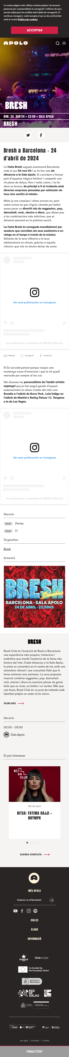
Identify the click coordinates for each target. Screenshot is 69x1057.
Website (11, 355)
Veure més (10, 703)
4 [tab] (38, 843)
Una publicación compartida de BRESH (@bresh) (34, 343)
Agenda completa (31, 854)
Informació (34, 939)
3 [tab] (35, 843)
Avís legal (24, 1041)
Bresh (7, 549)
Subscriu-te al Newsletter (29, 900)
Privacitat (35, 1041)
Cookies (46, 1041)
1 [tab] (27, 843)
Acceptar (34, 30)
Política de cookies (28, 19)
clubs (34, 929)
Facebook (48, 355)
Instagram (29, 355)
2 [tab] (31, 843)
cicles (34, 920)
